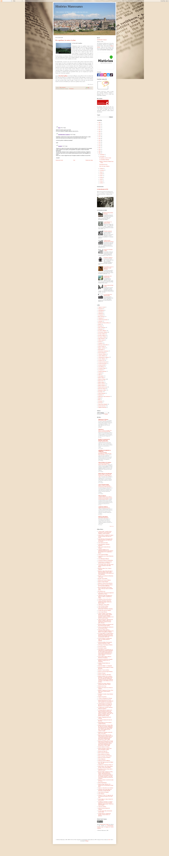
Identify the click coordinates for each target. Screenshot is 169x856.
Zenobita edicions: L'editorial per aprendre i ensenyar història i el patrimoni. (104, 814)
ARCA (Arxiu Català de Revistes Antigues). (104, 547)
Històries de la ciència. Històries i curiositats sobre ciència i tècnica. (104, 684)
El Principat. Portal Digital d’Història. (105, 644)
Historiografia (100, 349)
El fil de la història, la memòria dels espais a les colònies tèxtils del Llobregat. (105, 639)
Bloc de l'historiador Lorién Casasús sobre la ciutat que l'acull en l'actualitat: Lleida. (105, 588)
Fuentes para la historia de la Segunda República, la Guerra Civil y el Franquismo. (105, 660)
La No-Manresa (101, 366)
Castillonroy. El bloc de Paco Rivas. (105, 599)
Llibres (99, 374)
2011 (99, 147)
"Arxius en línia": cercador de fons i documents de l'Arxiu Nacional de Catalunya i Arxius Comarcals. (105, 532)
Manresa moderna (101, 385)
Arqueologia (100, 311)
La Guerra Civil (101, 360)
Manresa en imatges (102, 379)
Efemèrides (100, 329)
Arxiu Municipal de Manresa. (103, 558)
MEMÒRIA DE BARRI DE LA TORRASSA (104, 451)
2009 (99, 151)
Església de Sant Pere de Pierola (104, 507)
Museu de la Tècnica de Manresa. (104, 757)
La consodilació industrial (104, 159)
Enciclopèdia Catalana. (102, 648)
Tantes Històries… (101, 793)
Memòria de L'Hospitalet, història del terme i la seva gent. (105, 733)
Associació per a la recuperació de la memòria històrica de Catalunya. (105, 562)
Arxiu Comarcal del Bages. (103, 554)
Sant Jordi (100, 402)
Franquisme (100, 343)
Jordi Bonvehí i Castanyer (102, 39)
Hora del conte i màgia (102, 420)
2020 (99, 131)
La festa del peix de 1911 (102, 189)
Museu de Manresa (102, 495)
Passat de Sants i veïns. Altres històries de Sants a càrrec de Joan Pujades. (105, 767)
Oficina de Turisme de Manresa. (104, 760)
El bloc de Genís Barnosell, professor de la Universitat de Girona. (105, 627)
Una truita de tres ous (103, 164)
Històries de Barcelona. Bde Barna (104, 674)
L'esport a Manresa (101, 355)
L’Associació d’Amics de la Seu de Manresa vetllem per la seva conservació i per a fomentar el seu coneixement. (105, 701)
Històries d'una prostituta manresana (108, 213)
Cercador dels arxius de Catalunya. (104, 610)
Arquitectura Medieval (103, 506)
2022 (99, 127)
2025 (99, 124)
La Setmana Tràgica (102, 368)
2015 (99, 140)
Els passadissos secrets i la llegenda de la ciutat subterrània (108, 268)
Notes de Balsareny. (102, 759)
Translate (106, 414)
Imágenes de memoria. (102, 696)
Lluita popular (101, 376)
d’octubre (101, 168)
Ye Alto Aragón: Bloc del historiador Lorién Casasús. (105, 811)
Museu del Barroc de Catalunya (104, 462)
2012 (99, 145)
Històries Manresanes (69, 6)
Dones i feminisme (101, 327)
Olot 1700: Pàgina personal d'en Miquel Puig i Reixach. (105, 762)
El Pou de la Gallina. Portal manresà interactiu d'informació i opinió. (105, 643)
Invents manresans (101, 352)
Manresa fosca (100, 380)
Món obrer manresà (101, 388)
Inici (74, 160)
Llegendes (100, 373)
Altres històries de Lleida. (103, 542)
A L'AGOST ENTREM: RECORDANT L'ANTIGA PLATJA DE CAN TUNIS (104, 453)
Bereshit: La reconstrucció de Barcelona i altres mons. (105, 576)
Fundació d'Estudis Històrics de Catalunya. (104, 663)
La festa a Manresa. (101, 358)
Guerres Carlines (101, 346)
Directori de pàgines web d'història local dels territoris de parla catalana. (105, 625)
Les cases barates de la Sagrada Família (108, 295)
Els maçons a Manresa (102, 337)
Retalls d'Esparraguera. (102, 782)
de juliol (101, 173)
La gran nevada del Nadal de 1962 (108, 286)
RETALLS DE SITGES (103, 516)
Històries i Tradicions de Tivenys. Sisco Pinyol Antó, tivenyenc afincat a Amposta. (105, 691)
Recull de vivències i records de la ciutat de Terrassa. (105, 780)
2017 (99, 136)
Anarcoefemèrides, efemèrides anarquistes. (104, 545)
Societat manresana (101, 405)
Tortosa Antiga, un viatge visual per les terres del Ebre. (105, 799)
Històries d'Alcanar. (102, 673)
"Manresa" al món (101, 307)
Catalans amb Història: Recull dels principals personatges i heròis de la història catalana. (105, 602)
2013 (99, 144)
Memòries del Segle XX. (102, 751)
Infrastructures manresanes (103, 351)
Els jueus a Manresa (102, 335)
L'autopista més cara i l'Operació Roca (108, 276)
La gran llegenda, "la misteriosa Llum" (108, 222)
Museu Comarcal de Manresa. (103, 752)
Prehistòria (100, 394)
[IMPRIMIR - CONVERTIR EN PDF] (88, 88)
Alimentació (100, 308)
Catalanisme (100, 318)
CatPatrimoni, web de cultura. (103, 604)
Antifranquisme (101, 310)
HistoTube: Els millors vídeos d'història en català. (105, 694)
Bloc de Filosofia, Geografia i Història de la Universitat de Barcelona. (105, 585)
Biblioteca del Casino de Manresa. (104, 580)
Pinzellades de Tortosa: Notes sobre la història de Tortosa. (105, 769)
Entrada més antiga (89, 160)
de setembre (102, 170)
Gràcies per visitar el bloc (103, 344)
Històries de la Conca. (102, 686)
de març (101, 181)
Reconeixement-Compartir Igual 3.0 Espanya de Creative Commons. (105, 827)
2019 (99, 133)
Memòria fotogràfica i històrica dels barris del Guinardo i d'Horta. (105, 749)
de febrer (101, 182)
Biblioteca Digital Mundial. (103, 581)
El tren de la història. (102, 646)
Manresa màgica (101, 382)
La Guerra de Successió (102, 362)
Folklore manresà (101, 340)
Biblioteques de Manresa (103, 419)
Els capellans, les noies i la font (65, 40)
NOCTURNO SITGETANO (103, 517)
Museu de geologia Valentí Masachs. (105, 755)
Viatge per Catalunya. (102, 806)
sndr (109, 839)
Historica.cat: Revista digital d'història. (105, 671)
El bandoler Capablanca (108, 257)
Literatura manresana (102, 371)
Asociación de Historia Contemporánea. (105, 560)
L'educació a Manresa (102, 354)
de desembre (102, 154)
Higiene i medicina (101, 347)
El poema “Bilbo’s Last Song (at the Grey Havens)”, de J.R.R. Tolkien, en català (105, 475)
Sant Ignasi (100, 401)
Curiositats (100, 321)
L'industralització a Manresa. (103, 357)
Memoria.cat (101, 429)
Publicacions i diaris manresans (104, 396)
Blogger (87, 840)
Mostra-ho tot (112, 526)
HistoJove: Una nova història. (103, 670)
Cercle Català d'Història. (102, 612)
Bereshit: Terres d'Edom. (103, 578)
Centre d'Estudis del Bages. (103, 606)
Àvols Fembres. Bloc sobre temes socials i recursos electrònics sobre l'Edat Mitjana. (105, 565)
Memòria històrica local (102, 387)
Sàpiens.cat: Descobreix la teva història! (105, 787)
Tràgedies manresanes (102, 407)
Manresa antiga (101, 377)
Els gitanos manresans (108, 231)
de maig (101, 177)
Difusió (99, 324)
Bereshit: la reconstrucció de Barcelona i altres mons (104, 440)
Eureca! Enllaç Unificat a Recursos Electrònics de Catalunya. (104, 657)
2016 (99, 138)
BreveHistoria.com (101, 591)
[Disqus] (74, 107)
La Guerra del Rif (101, 365)
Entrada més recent (59, 160)
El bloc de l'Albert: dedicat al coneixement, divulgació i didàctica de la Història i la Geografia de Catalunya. (105, 631)
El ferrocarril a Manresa (102, 332)
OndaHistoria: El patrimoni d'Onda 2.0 (105, 764)
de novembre (102, 156)
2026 (99, 122)
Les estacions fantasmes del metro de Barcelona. (105, 720)
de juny (101, 175)
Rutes (99, 399)
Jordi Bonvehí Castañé (104, 824)
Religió (99, 398)
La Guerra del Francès (102, 363)
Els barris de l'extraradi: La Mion (108, 250)
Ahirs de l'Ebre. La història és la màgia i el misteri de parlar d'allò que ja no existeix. (105, 536)
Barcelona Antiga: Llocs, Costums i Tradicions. (105, 569)
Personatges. (100, 391)
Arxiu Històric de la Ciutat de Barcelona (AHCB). (105, 556)
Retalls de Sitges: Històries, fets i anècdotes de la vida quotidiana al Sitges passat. (105, 785)
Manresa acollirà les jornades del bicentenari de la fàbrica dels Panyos (105, 486)
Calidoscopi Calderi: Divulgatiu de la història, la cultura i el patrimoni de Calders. (105, 596)
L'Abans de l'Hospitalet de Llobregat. (105, 698)
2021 (99, 129)
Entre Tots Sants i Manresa (104, 166)
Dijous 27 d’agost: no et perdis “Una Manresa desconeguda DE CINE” (105, 431)
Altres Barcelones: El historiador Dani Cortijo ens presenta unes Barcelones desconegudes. (105, 540)
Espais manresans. (101, 338)
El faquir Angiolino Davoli (103, 441)
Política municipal (101, 393)
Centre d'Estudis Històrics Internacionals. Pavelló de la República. (105, 608)
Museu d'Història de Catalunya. (104, 754)
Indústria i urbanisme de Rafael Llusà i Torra (106, 162)
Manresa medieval (101, 383)
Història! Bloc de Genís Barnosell (105, 473)
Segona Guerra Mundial (102, 404)
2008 (99, 153)
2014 (99, 142)
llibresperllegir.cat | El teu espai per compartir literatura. (105, 723)
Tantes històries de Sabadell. (103, 792)
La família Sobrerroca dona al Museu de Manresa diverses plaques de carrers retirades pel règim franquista (105, 498)
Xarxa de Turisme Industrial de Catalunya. (104, 809)
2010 (99, 149)
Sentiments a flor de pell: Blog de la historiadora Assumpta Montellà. (105, 790)
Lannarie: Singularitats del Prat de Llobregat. (104, 717)
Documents (100, 326)
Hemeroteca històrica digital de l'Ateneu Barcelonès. (105, 668)
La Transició (100, 369)
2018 (99, 135)
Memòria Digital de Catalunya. (104, 746)
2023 (99, 126)
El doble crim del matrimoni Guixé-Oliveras (108, 241)
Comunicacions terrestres (103, 319)
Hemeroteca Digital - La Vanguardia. (105, 665)
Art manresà (100, 315)
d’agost (101, 172)
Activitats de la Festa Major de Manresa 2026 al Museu (103, 464)
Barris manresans (62, 87)
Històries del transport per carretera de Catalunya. (105, 688)
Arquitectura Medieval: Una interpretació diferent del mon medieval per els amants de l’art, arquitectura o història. (105, 551)
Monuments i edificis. (102, 390)
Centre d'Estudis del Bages (103, 484)
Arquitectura (100, 313)
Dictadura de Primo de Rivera (103, 322)
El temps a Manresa (102, 333)
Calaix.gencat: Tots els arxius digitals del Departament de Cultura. (105, 593)
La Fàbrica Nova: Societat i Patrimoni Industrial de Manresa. (105, 708)
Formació (100, 341)
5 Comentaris (71, 88)
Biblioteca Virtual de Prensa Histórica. (105, 583)
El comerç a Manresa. (102, 330)
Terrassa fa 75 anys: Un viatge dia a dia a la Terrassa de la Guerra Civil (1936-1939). (105, 796)
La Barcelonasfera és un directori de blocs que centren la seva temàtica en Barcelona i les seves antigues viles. (105, 704)
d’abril (101, 179)
